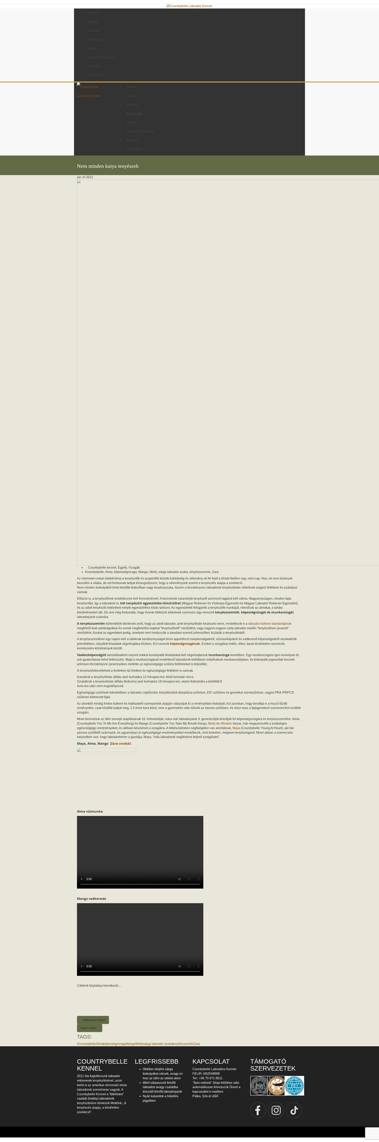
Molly (153, 572)
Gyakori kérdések (101, 57)
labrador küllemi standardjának (269, 623)
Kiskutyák (96, 39)
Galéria (93, 66)
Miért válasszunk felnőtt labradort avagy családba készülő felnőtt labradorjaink (162, 1087)
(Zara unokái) (120, 743)
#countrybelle (94, 572)
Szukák (93, 30)
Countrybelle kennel (102, 567)
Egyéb (122, 567)
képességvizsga (125, 572)
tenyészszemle (200, 572)
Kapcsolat (96, 75)
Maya (236, 728)
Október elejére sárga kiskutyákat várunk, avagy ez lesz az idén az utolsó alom (163, 1073)
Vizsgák (134, 567)
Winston (226, 723)
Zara (215, 572)
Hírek (92, 48)
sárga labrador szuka (173, 572)
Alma (109, 572)
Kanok (93, 22)
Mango (143, 572)
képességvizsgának (185, 643)
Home (92, 13)
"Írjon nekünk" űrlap (206, 1082)
